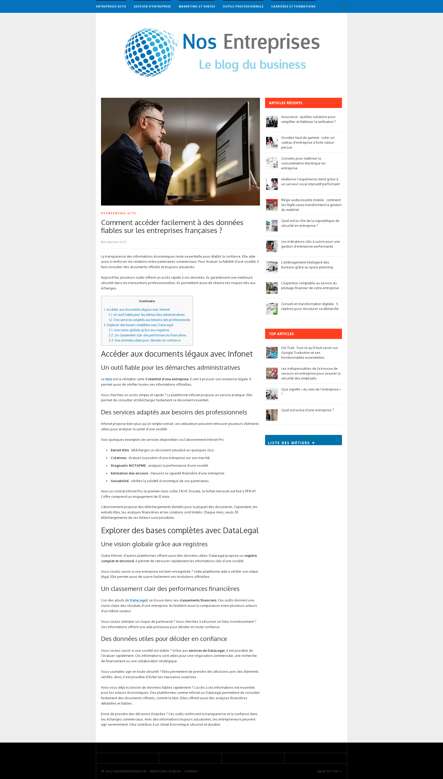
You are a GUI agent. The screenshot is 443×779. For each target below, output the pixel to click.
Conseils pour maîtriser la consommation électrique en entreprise (303, 163)
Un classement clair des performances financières (147, 335)
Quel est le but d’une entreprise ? (307, 410)
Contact (191, 771)
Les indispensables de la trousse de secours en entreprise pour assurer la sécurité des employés (310, 373)
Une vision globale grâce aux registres (139, 330)
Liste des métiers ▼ (292, 442)
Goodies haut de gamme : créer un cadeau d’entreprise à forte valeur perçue (308, 142)
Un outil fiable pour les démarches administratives (147, 315)
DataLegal (138, 600)
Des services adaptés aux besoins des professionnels (149, 320)
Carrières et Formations (293, 6)
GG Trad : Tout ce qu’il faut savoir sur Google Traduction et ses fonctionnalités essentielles (309, 352)
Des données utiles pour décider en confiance (144, 340)
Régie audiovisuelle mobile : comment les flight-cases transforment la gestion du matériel (311, 205)
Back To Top (328, 771)
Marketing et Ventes (197, 6)
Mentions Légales (165, 771)
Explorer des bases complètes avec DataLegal (138, 325)
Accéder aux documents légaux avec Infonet (137, 309)
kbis (108, 379)
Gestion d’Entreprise (152, 6)
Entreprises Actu (111, 6)
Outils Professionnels (243, 6)
